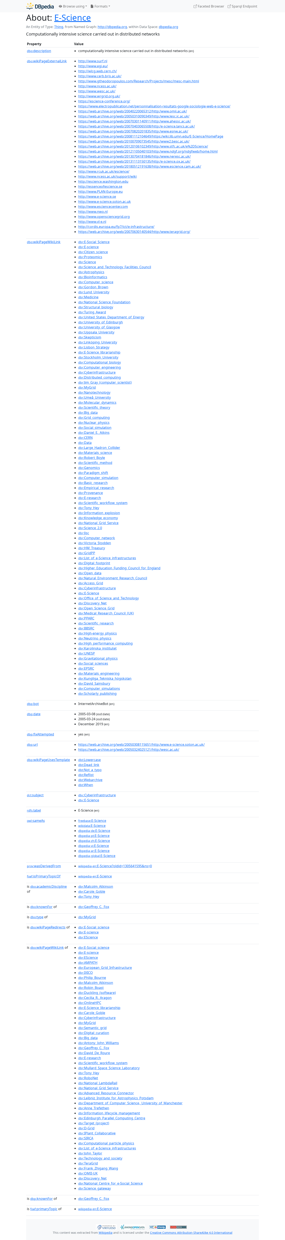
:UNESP (86, 653)
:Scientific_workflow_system (102, 503)
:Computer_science (95, 282)
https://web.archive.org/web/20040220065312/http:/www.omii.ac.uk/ (132, 111)
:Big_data (88, 412)
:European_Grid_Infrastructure (105, 967)
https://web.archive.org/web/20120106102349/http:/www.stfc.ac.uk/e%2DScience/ (143, 146)
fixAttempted (40, 734)
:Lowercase (89, 759)
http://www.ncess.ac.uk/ (97, 86)
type (36, 917)
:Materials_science (95, 452)
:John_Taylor (90, 1153)
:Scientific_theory (94, 407)
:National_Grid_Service (98, 523)
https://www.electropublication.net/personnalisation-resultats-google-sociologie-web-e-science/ (154, 106)
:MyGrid (87, 387)
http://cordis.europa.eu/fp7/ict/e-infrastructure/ (116, 226)
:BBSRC (86, 628)
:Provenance (90, 492)
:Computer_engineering (99, 367)
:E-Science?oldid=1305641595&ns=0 (115, 866)
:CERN (85, 437)
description (39, 51)
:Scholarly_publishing (97, 693)
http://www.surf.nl (92, 61)
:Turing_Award (92, 312)
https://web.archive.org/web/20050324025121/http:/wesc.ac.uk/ (128, 749)
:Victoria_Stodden (94, 543)
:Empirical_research (96, 487)
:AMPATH (87, 962)
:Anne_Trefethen (93, 1108)
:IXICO (85, 972)
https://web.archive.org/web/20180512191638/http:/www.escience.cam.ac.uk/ (139, 166)
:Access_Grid (90, 583)
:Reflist (86, 775)
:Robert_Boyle (91, 457)
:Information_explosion (99, 513)
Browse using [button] (73, 6)
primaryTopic (43, 1209)
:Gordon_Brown (93, 287)
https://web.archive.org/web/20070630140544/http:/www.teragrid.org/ (134, 231)
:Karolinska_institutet (97, 648)
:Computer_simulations (99, 688)
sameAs (36, 820)
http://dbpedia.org (112, 26)
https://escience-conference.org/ (104, 101)
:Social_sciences (93, 663)
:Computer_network (96, 538)
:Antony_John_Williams (98, 1043)
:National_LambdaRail (97, 1083)
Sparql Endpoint (244, 6)
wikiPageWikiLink (44, 242)
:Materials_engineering (99, 673)
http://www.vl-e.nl (92, 221)
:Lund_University (93, 292)
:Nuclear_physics (94, 422)
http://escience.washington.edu (103, 181)
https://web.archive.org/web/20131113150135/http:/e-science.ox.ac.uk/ (134, 161)
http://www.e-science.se (97, 196)
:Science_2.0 (90, 528)
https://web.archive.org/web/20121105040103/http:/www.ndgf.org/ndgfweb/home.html (148, 151)
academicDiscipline (48, 886)
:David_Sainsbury (94, 683)
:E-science (88, 247)
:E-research (89, 497)
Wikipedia (105, 1233)
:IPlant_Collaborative (97, 1133)
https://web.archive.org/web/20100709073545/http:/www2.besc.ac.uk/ (133, 141)
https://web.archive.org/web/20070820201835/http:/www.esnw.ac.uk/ (133, 131)
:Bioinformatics (92, 277)
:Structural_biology (95, 307)
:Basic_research (93, 482)
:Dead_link (88, 764)
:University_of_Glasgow (99, 327)
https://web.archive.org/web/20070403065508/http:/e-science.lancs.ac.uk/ (136, 126)
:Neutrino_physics (94, 638)
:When (85, 785)
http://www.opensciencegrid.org (104, 216)
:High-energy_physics (97, 633)
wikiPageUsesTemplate (48, 759)
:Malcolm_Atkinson (95, 886)
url (32, 744)
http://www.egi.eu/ (93, 66)
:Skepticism (89, 337)
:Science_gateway (94, 1188)
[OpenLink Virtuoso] (106, 1226)
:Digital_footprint (94, 563)
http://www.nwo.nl (93, 211)
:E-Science (88, 593)
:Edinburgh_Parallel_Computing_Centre (111, 1118)
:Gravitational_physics (98, 658)
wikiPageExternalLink (47, 61)
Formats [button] (101, 6)
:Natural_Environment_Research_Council (112, 578)
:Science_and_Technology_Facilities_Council (114, 267)
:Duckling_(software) (97, 992)
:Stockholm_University (98, 357)
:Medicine (88, 297)
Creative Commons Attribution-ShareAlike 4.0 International (191, 1233)
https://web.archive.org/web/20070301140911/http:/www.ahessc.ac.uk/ (134, 121)
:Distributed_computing (99, 377)
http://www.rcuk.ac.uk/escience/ (103, 171)
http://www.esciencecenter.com (103, 206)
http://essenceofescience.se (100, 186)
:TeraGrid (88, 1163)
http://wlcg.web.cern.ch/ (97, 71)
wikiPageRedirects (48, 927)
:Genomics (89, 467)
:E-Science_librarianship (99, 352)
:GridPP (86, 553)
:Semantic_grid (92, 1027)
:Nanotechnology (94, 392)
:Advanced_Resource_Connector (106, 1093)
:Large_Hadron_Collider (99, 447)
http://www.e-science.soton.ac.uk (104, 201)
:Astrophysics (91, 272)
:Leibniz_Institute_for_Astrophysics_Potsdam (116, 1098)
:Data (85, 442)
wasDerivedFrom (44, 866)
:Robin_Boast (91, 987)
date (33, 714)
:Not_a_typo (90, 769)
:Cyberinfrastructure (97, 372)
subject (35, 795)
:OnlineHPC (89, 1002)
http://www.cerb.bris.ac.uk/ (99, 76)
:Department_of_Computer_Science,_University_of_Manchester (130, 1103)
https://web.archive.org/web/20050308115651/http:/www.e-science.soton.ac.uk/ (141, 744)
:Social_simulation (94, 427)
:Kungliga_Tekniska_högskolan (104, 678)
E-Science (72, 17)
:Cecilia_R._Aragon (95, 997)
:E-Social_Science (94, 242)
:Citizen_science (93, 252)
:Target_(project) (93, 1123)
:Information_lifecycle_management (109, 1113)
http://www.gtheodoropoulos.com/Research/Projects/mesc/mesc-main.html (138, 81)
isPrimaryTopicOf (44, 876)
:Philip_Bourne (92, 977)
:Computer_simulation (98, 477)
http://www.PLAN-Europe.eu (100, 191)
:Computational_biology (99, 362)
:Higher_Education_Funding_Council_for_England (119, 568)
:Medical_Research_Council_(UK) (106, 613)
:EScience (88, 937)
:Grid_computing (94, 417)
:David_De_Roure (94, 1053)
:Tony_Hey (88, 508)
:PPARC (86, 618)
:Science (87, 262)
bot (33, 703)
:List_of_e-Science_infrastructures (107, 558)
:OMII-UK (88, 1173)
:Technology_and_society (100, 1158)
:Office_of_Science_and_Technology (108, 598)
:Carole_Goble (91, 891)
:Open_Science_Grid (96, 608)
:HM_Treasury (91, 548)
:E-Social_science (93, 927)
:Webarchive (90, 780)
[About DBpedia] (40, 6)
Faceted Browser (210, 6)
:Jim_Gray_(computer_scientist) (105, 382)
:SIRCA (85, 1138)
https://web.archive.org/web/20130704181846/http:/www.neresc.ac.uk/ (134, 156)
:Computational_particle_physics (106, 1143)
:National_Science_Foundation (104, 302)
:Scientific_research (96, 623)
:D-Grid (86, 1128)
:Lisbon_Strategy (93, 347)
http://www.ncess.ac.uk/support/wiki (107, 176)
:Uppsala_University (96, 332)
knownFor (41, 906)
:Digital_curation (93, 1033)
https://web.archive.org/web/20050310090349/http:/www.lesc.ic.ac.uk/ (133, 116)
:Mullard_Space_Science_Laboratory (109, 1068)
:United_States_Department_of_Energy (111, 317)
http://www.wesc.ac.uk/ (96, 91)
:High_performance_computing (105, 643)
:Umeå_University (94, 397)
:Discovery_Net (92, 603)
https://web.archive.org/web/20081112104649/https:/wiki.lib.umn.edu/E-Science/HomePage (150, 136)
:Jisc (83, 533)
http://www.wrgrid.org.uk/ (99, 96)
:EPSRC (86, 668)
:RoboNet (88, 1078)
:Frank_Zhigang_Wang (98, 1168)
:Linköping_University (97, 342)
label (34, 810)
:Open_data (89, 573)
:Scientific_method (95, 462)
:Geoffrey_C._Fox (93, 906)
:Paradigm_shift (93, 472)
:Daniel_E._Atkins (94, 432)
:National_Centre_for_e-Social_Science (110, 1183)
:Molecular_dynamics (97, 402)
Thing (58, 26)
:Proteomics (90, 257)
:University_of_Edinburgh (100, 322)
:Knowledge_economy (98, 518)
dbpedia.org (168, 26)
